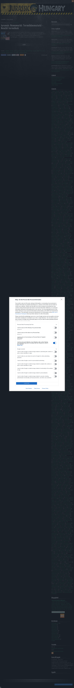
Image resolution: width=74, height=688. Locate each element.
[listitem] (37, 324)
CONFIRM (26, 383)
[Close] (62, 299)
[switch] (55, 328)
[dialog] (37, 344)
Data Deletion (29, 388)
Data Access (37, 388)
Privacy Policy (45, 388)
